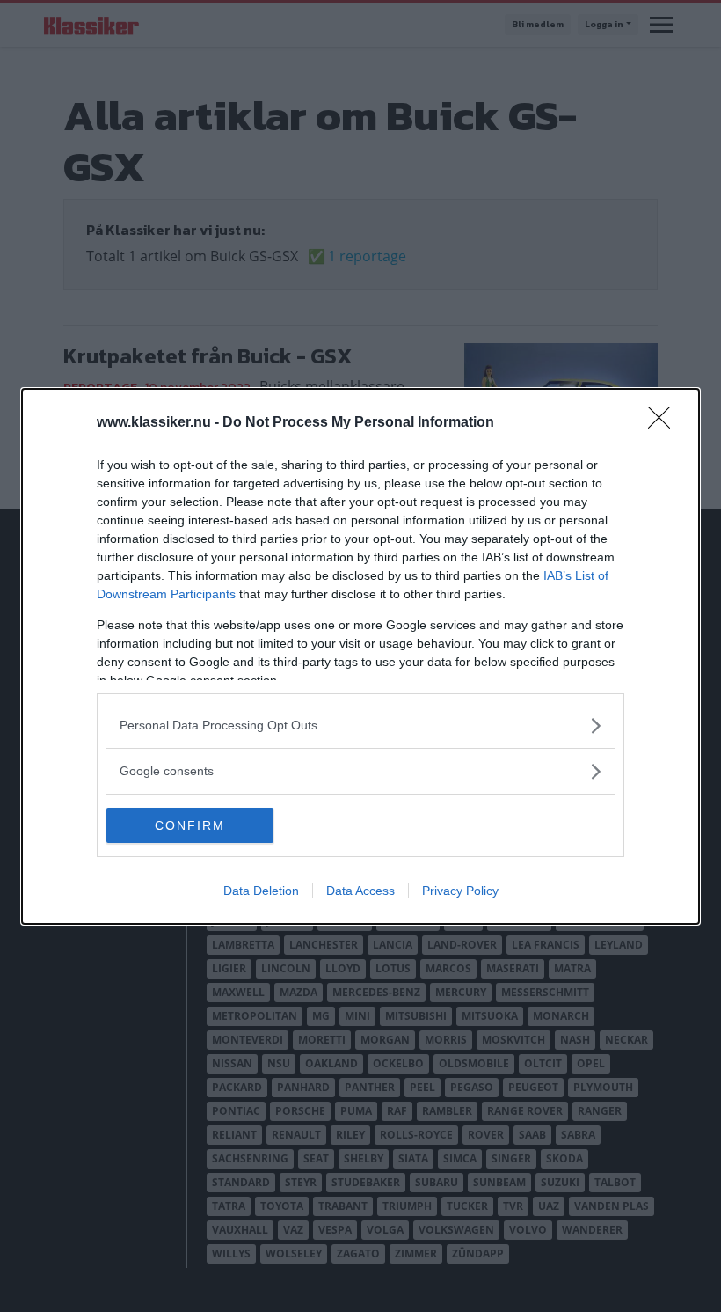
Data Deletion (261, 890)
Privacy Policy (460, 890)
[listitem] (360, 725)
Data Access (360, 890)
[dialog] (360, 656)
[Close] (664, 423)
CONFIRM (190, 825)
